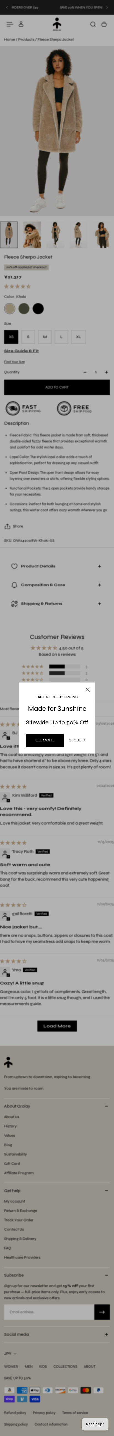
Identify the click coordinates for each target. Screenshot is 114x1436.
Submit (37, 754)
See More (44, 740)
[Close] (103, 675)
